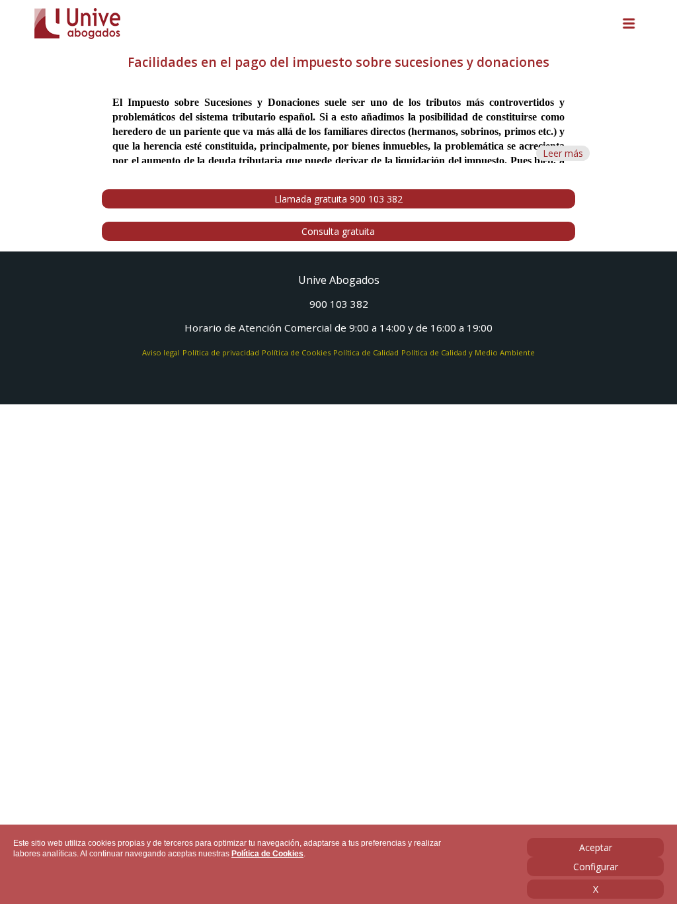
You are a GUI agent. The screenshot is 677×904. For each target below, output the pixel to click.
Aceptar (595, 847)
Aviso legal (161, 352)
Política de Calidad (366, 352)
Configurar (595, 866)
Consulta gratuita (338, 231)
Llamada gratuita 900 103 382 (338, 199)
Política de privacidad (220, 352)
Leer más (563, 153)
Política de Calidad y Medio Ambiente (468, 352)
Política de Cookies (267, 853)
